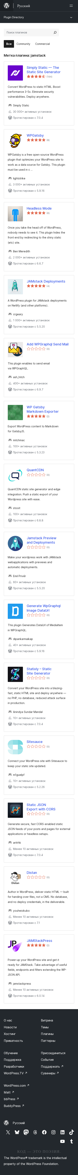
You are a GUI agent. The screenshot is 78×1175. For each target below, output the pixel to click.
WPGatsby (35, 135)
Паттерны (48, 1041)
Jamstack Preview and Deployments (41, 540)
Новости (10, 1027)
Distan (32, 873)
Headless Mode (39, 208)
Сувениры (50, 1073)
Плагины (47, 1034)
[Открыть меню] (72, 5)
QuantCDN (35, 470)
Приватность (13, 1041)
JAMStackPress (39, 941)
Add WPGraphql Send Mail (48, 344)
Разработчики (14, 1066)
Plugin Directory (14, 17)
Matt (9, 1092)
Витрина (47, 1020)
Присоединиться (53, 1053)
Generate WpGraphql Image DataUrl (44, 608)
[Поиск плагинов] (55, 32)
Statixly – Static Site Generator (39, 671)
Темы (45, 1027)
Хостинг (10, 1034)
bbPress (11, 1099)
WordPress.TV (15, 1073)
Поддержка (12, 1060)
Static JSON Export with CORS (41, 807)
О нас (8, 1020)
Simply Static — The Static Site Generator (44, 70)
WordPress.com (17, 1085)
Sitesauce (35, 742)
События (47, 1060)
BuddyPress (14, 1106)
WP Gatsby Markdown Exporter (43, 409)
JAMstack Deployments (46, 281)
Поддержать (52, 1066)
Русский (19, 1123)
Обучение (11, 1053)
